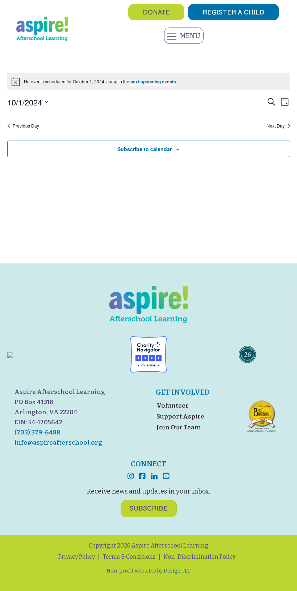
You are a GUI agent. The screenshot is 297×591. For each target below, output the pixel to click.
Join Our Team (178, 427)
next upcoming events (153, 81)
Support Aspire (180, 416)
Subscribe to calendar (144, 149)
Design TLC (177, 571)
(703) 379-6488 (37, 432)
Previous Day (26, 126)
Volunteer (172, 405)
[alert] (148, 81)
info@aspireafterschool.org (58, 442)
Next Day (276, 126)
